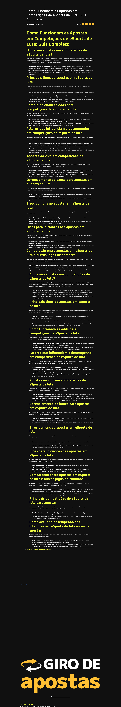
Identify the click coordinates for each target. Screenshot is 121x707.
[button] (83, 24)
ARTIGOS (23, 704)
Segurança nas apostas (45, 549)
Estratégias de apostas (33, 549)
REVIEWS (31, 704)
